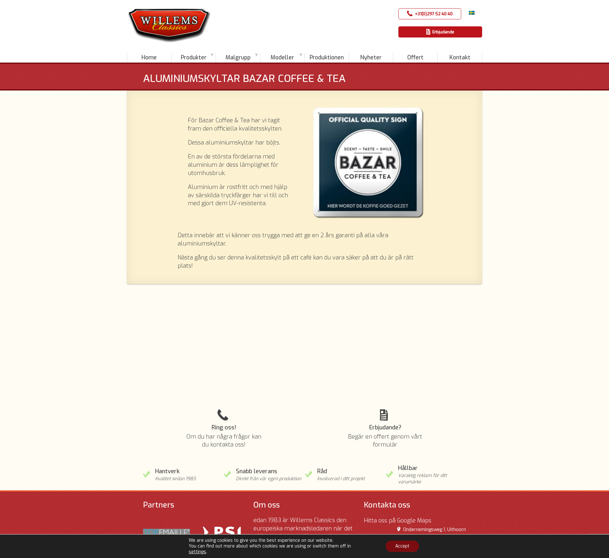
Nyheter (371, 57)
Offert (415, 57)
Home (149, 57)
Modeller (282, 57)
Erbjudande (443, 32)
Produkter (193, 57)
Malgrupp (238, 57)
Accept (402, 546)
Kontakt (459, 57)
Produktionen (327, 57)
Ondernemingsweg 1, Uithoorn (434, 530)
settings (197, 552)
